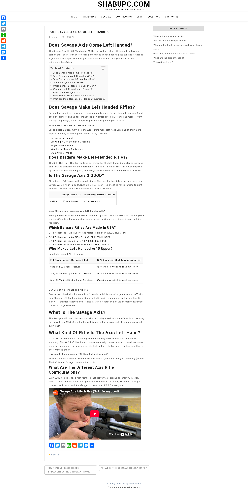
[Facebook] (3, 18)
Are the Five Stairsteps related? (170, 40)
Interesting (89, 17)
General (106, 17)
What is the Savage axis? (66, 92)
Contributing (124, 17)
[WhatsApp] (3, 35)
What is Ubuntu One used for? (169, 36)
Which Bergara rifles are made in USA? (74, 86)
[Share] (3, 58)
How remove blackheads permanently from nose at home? (69, 470)
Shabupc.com (124, 4)
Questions (154, 17)
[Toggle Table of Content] (102, 68)
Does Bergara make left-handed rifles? (74, 79)
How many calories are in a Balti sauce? (175, 53)
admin (54, 37)
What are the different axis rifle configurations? (79, 99)
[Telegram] (3, 46)
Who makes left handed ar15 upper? (72, 89)
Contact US (171, 17)
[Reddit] (3, 41)
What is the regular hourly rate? (124, 468)
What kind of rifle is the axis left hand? (74, 95)
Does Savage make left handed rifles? (73, 76)
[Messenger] (3, 52)
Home (73, 17)
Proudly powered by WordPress (124, 483)
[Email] (3, 29)
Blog (140, 17)
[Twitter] (3, 23)
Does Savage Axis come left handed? (73, 73)
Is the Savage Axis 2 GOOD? (68, 82)
